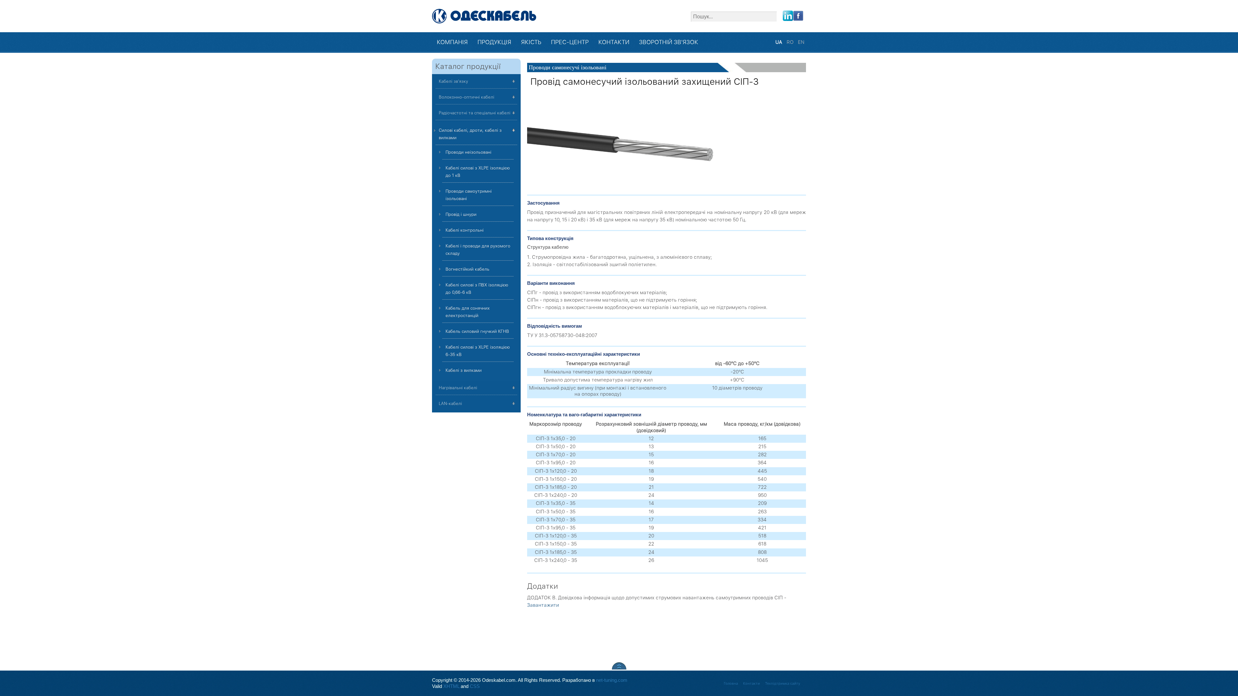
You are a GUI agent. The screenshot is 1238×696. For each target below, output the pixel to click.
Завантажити (543, 605)
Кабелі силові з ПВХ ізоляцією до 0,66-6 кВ (477, 289)
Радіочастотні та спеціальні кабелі (474, 113)
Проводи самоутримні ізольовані (469, 195)
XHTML (451, 686)
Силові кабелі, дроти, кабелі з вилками (470, 134)
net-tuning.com (611, 680)
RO (791, 42)
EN (801, 42)
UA (779, 42)
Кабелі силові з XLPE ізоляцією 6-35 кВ (478, 351)
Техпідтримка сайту (782, 684)
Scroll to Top (619, 666)
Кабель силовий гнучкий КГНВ (477, 331)
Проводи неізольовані (468, 152)
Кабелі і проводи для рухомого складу (478, 250)
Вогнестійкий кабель (467, 269)
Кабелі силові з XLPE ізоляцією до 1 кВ (478, 172)
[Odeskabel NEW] (484, 16)
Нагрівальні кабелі (458, 387)
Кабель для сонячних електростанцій (468, 312)
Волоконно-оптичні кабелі (466, 97)
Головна (731, 684)
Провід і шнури (461, 214)
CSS (475, 686)
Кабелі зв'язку (453, 81)
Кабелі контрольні (465, 230)
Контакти (751, 684)
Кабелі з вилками (464, 370)
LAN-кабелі (450, 403)
